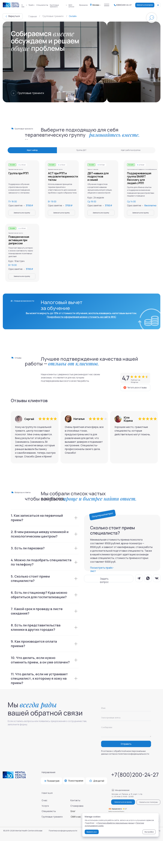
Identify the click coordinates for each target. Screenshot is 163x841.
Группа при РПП (18, 173)
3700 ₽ (108, 205)
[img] (106, 5)
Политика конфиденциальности (63, 830)
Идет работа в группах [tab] (130, 150)
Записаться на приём (123, 802)
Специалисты (42, 5)
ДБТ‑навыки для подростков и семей (98, 176)
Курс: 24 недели (95, 197)
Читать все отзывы (137, 387)
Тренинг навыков (92, 169)
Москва (95, 5)
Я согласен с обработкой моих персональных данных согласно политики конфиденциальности (125, 752)
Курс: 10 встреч (16, 261)
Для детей (98, 780)
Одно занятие (134, 205)
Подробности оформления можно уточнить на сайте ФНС (81, 317)
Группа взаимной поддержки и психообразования (142, 169)
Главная (33, 16)
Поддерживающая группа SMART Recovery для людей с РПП (139, 178)
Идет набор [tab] (32, 150)
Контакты (75, 800)
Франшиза (83, 5)
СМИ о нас (76, 816)
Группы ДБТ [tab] (81, 150)
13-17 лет (102, 165)
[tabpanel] (81, 222)
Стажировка (76, 805)
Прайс (31, 5)
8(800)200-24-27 (124, 5)
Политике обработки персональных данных (116, 823)
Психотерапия (75, 780)
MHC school (71, 6)
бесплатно (150, 205)
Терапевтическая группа (15, 233)
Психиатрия (53, 780)
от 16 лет (141, 165)
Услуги (45, 805)
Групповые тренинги (54, 6)
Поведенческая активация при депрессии (18, 240)
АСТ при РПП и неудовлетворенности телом (63, 176)
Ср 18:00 (91, 201)
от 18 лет (23, 228)
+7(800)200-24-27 (135, 774)
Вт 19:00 (12, 265)
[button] (108, 578)
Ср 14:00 (131, 201)
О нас (22, 6)
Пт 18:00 (12, 201)
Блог (73, 811)
